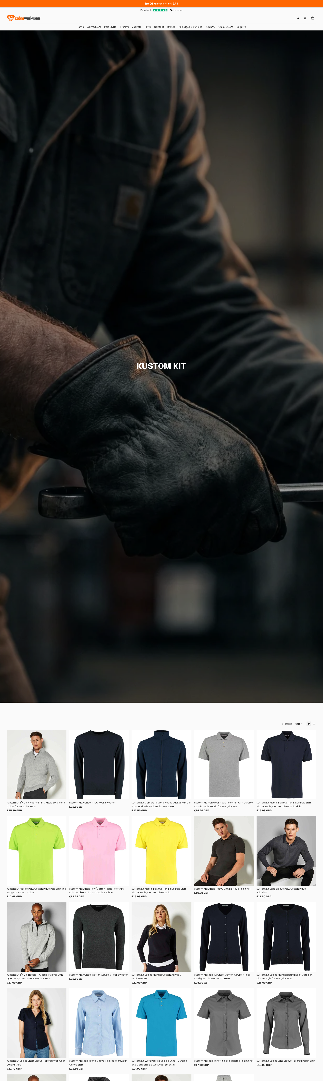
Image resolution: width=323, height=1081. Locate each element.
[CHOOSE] (61, 794)
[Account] (305, 18)
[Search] (298, 18)
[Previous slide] (12, 764)
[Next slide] (61, 764)
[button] (299, 724)
